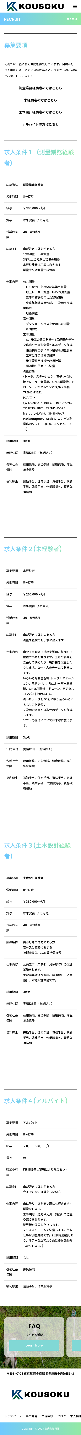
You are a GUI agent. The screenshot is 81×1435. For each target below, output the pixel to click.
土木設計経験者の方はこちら (40, 112)
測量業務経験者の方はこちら (40, 88)
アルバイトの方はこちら (40, 124)
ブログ (61, 1416)
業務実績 (47, 1416)
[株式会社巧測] (40, 1394)
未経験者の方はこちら (40, 100)
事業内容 (31, 1416)
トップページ (13, 1416)
